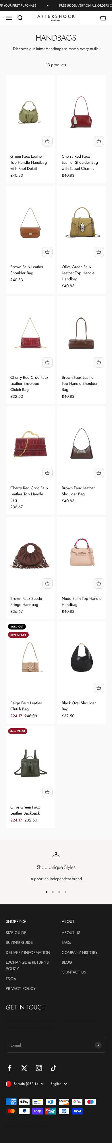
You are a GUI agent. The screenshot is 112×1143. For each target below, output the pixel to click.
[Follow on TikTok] (53, 1068)
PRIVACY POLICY (21, 988)
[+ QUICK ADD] (47, 141)
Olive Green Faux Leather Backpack (25, 810)
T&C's (11, 979)
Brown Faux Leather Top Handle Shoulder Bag (80, 383)
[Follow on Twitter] (24, 1068)
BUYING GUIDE (19, 942)
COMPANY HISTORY (80, 952)
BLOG (67, 962)
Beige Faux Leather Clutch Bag (26, 706)
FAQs (66, 942)
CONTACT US (74, 972)
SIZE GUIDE (16, 932)
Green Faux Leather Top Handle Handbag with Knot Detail (28, 162)
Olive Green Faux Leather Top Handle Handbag (78, 273)
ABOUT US (71, 932)
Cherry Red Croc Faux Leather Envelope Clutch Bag (29, 383)
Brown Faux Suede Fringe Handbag (26, 601)
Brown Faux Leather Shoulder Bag (26, 270)
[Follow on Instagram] (39, 1068)
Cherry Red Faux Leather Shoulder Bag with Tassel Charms (80, 162)
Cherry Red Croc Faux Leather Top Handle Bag (29, 494)
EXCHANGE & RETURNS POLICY (27, 965)
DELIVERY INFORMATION (28, 952)
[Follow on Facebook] (9, 1068)
